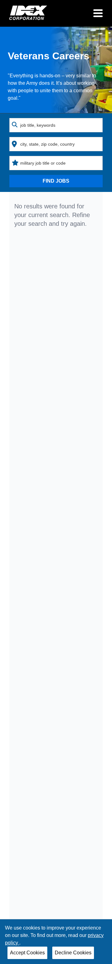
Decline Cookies (73, 952)
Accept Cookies (27, 952)
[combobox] (56, 125)
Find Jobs (56, 181)
